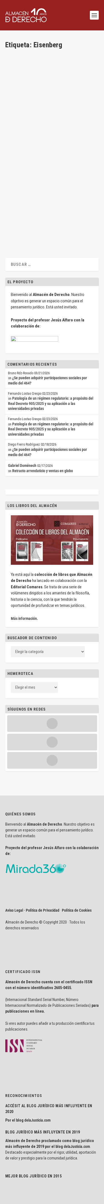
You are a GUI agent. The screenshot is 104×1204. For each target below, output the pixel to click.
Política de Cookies (77, 910)
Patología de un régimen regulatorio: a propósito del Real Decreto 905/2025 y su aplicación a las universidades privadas (50, 403)
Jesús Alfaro (24, 194)
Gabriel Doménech (22, 465)
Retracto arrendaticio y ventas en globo (42, 471)
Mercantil (17, 199)
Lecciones (81, 194)
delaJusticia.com (37, 1120)
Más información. (24, 618)
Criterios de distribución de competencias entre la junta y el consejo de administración (44, 178)
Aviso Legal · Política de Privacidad (32, 910)
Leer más (21, 232)
